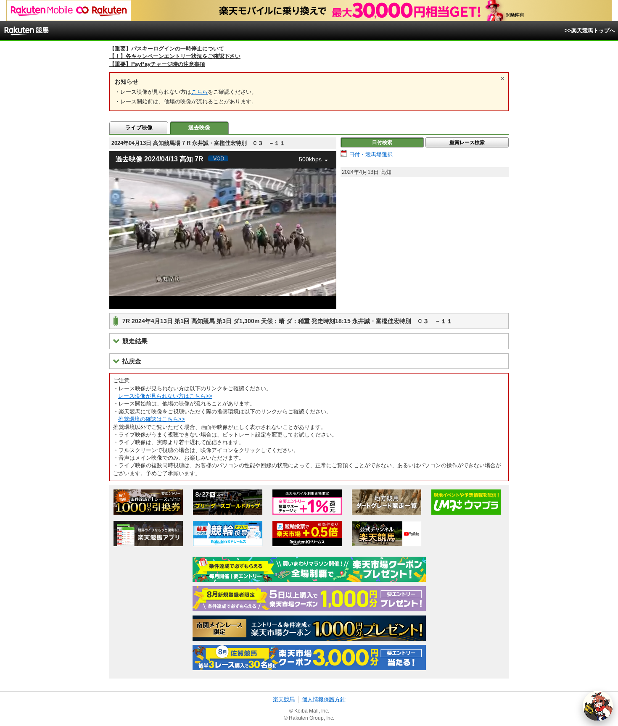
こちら (199, 92)
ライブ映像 (139, 127)
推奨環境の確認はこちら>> (151, 419)
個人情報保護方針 (324, 699)
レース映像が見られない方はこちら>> (165, 396)
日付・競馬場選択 (371, 154)
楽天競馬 (284, 699)
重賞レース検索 (467, 142)
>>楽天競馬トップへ (590, 30)
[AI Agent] (598, 706)
